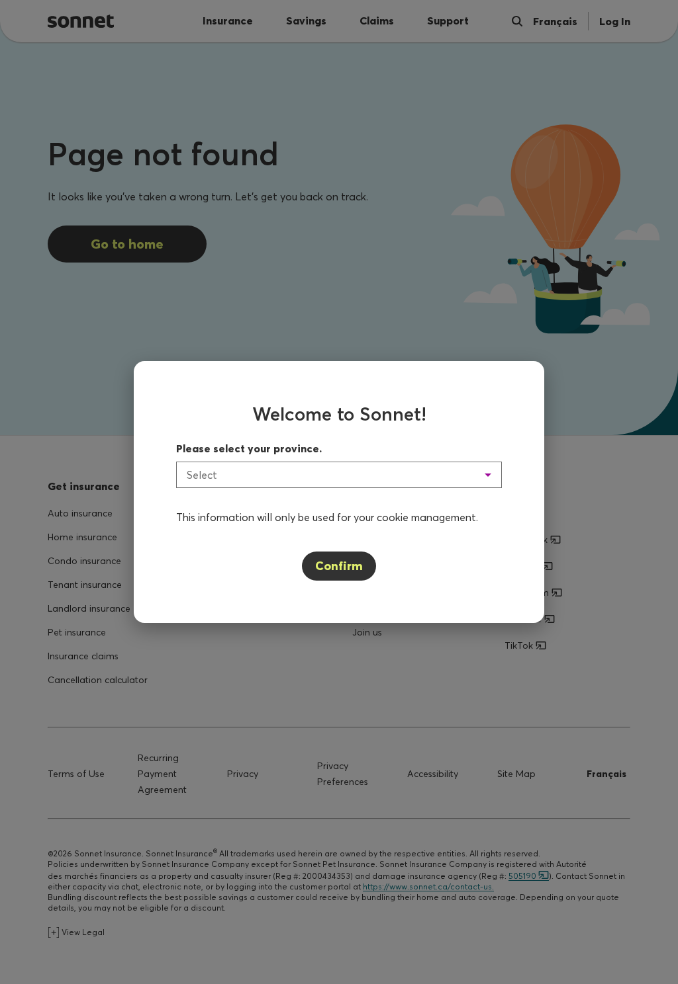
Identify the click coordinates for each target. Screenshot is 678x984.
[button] (339, 475)
